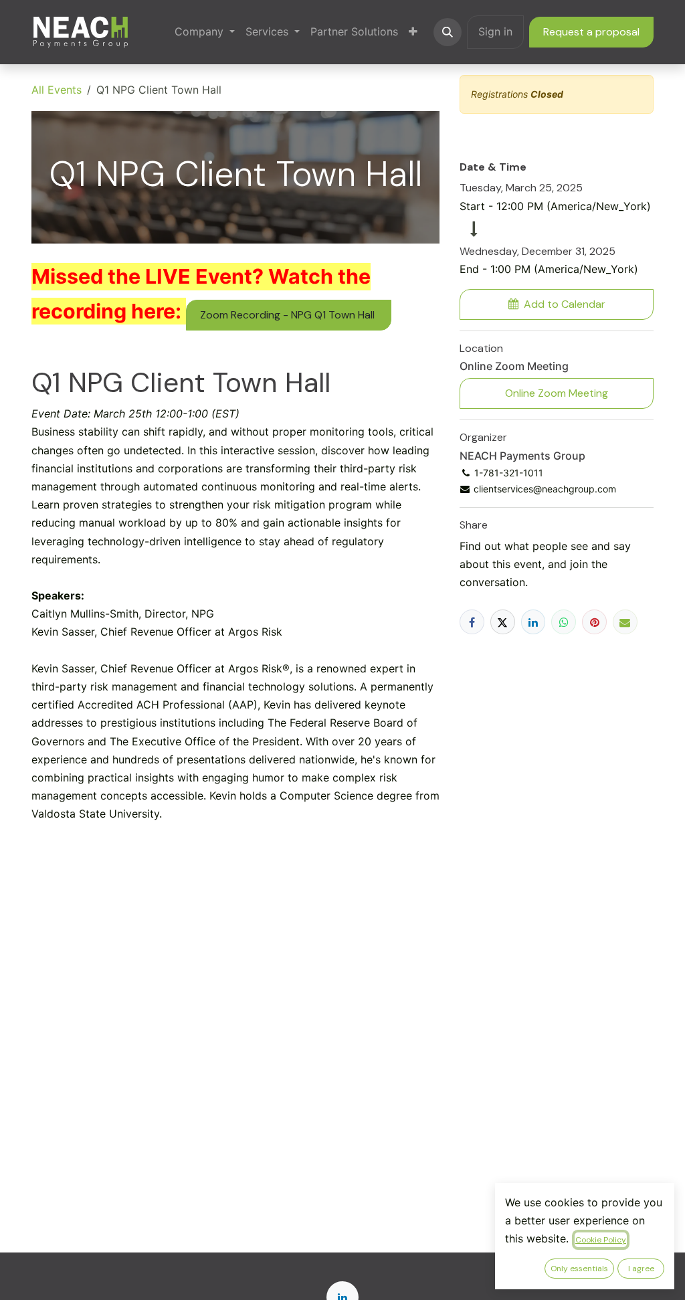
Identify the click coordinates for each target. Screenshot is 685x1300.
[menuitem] (204, 31)
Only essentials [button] (579, 1268)
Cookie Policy (600, 1239)
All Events (56, 89)
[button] (447, 32)
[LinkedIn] (533, 622)
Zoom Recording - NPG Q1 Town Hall (288, 315)
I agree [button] (641, 1268)
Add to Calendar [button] (564, 304)
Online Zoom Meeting (556, 393)
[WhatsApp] (563, 622)
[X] (502, 622)
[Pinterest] (594, 622)
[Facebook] (472, 622)
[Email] (625, 622)
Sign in (495, 31)
